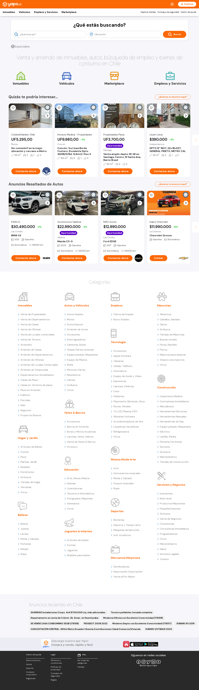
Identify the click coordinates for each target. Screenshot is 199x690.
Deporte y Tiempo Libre (127, 525)
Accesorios (73, 334)
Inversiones (166, 493)
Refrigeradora (121, 431)
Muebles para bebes (78, 555)
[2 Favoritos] (13, 195)
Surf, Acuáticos (122, 535)
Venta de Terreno (31, 339)
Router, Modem (122, 406)
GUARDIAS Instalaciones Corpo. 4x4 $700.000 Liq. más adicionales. (68, 612)
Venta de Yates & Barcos (81, 441)
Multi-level (165, 498)
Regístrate (30, 678)
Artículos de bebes (78, 540)
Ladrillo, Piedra (168, 436)
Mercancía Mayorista (125, 558)
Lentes (24, 534)
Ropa (23, 554)
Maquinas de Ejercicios (126, 530)
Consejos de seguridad (168, 12)
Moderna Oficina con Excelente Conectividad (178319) (133, 617)
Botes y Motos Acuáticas (81, 431)
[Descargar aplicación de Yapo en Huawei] (126, 644)
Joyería (25, 528)
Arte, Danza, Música (78, 478)
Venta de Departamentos (35, 319)
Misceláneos (167, 406)
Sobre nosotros (33, 660)
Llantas (71, 380)
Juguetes (72, 550)
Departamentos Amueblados (37, 375)
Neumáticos (74, 375)
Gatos (163, 324)
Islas (23, 405)
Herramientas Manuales (173, 416)
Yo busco (72, 446)
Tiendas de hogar (30, 482)
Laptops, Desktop (123, 386)
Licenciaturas (74, 488)
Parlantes (118, 396)
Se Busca (72, 385)
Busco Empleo (121, 319)
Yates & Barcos (74, 413)
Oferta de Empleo (123, 314)
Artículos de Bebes (31, 446)
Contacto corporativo (31, 673)
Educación (71, 469)
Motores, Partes (76, 369)
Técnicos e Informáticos (80, 493)
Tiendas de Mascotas (172, 334)
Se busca (26, 477)
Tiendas (80, 667)
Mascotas (164, 305)
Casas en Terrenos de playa (36, 385)
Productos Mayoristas (172, 503)
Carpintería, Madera (171, 396)
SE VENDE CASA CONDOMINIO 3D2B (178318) (55, 623)
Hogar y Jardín (28, 438)
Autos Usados (75, 314)
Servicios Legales (169, 554)
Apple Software (122, 356)
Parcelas (25, 400)
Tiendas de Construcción (174, 462)
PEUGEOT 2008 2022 (95, 623)
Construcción (166, 387)
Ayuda (29, 664)
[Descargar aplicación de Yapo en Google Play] (151, 644)
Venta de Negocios (170, 518)
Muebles (25, 467)
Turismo (164, 559)
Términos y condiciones (56, 661)
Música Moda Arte (123, 459)
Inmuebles (9, 12)
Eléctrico (165, 431)
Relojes (24, 549)
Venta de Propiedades (33, 314)
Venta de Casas (30, 324)
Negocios (26, 410)
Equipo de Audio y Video (127, 376)
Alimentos (165, 314)
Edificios (25, 395)
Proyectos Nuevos (31, 415)
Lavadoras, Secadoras (126, 426)
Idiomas (71, 483)
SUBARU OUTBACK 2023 (158, 629)
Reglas (54, 680)
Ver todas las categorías (83, 661)
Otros (24, 492)
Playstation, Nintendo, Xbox (129, 401)
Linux (116, 391)
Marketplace (69, 12)
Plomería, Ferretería (171, 441)
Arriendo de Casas (31, 349)
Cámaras (118, 361)
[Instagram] (143, 661)
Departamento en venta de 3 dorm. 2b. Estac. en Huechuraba (64, 617)
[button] (47, 115)
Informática (119, 371)
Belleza (23, 515)
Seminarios (73, 503)
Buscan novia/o (168, 339)
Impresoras (119, 381)
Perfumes (26, 544)
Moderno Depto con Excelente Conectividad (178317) (141, 623)
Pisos (23, 457)
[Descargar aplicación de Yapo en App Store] (137, 644)
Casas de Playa (29, 380)
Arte (116, 468)
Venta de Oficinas (31, 329)
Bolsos (24, 523)
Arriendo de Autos (77, 329)
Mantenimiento (168, 457)
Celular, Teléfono (122, 366)
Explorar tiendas (148, 12)
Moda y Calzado (30, 539)
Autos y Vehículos (76, 305)
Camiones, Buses (76, 344)
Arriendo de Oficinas (32, 359)
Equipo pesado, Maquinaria (82, 354)
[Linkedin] (153, 661)
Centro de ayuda (188, 12)
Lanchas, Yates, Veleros (80, 436)
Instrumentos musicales (126, 473)
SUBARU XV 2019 (185, 623)
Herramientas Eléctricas (173, 411)
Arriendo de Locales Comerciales (39, 364)
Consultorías (167, 523)
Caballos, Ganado (170, 319)
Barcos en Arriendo (78, 426)
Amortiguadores (76, 339)
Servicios (165, 446)
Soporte (29, 668)
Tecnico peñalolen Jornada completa (131, 612)
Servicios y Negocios (171, 485)
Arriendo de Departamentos (37, 354)
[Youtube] (158, 661)
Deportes (117, 511)
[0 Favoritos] (13, 108)
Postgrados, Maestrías (80, 498)
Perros (163, 349)
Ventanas (26, 487)
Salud (163, 549)
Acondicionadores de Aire (128, 421)
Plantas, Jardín (29, 462)
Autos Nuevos (75, 324)
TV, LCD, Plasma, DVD (125, 411)
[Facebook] (138, 661)
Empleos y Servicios (46, 12)
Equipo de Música (77, 359)
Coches (71, 545)
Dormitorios (27, 472)
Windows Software (124, 416)
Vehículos (24, 12)
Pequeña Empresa (170, 508)
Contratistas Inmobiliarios (174, 401)
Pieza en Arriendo (30, 390)
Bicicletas (118, 520)
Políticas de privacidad (56, 668)
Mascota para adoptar (173, 354)
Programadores (169, 534)
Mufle (70, 364)
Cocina (24, 452)
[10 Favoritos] (151, 195)
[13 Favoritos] (151, 108)
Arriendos (26, 344)
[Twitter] (148, 661)
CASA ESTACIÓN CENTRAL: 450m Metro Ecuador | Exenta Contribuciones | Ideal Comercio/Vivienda (85, 629)
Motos (70, 319)
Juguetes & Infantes (78, 531)
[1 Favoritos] (105, 108)
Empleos (117, 305)
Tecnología (118, 342)
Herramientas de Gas (172, 421)
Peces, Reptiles (168, 344)
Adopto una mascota (172, 359)
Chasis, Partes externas (80, 349)
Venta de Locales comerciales (38, 334)
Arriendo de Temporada (34, 369)
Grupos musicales (123, 483)
